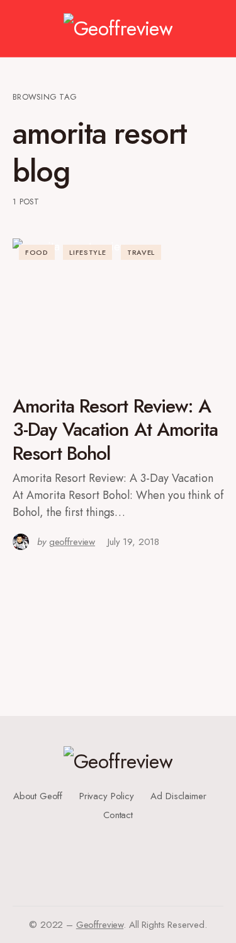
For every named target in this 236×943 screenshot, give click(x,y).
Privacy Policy (106, 796)
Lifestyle (87, 252)
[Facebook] (114, 830)
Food (36, 252)
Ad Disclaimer (178, 796)
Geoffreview (99, 925)
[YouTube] (114, 860)
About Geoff (37, 796)
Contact (118, 815)
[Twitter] (114, 840)
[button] (19, 28)
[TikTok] (118, 870)
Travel (141, 252)
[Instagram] (114, 850)
